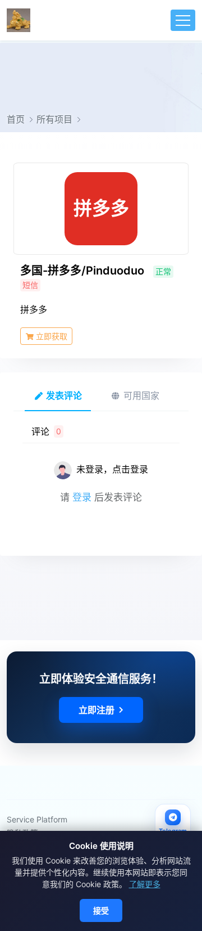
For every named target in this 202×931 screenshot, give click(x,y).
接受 (101, 910)
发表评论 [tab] (63, 395)
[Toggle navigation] (183, 20)
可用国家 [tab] (140, 395)
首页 (16, 119)
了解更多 (144, 884)
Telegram (173, 831)
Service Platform (37, 819)
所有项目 (54, 119)
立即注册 (96, 710)
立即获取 (50, 336)
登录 (81, 497)
